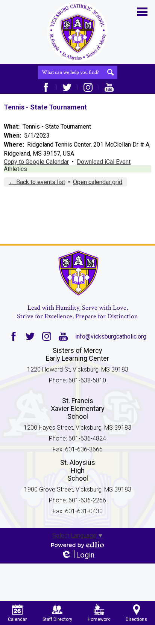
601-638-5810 (87, 380)
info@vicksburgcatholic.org (110, 336)
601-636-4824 (87, 438)
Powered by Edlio (77, 545)
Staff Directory (57, 619)
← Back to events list (37, 182)
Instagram (88, 87)
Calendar (17, 619)
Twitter (66, 87)
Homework (99, 619)
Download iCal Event (104, 161)
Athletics (15, 168)
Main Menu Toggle (142, 11)
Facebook (45, 87)
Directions (136, 619)
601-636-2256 (87, 500)
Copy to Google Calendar (36, 161)
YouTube (109, 87)
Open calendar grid (97, 182)
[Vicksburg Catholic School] (77, 32)
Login (77, 555)
